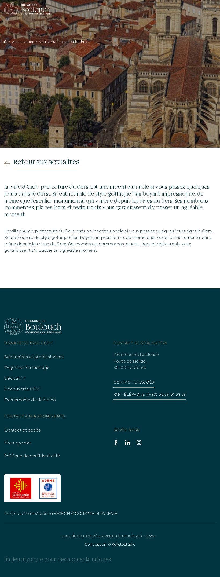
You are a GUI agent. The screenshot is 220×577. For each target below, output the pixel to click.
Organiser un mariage (27, 368)
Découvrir (14, 378)
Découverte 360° (22, 389)
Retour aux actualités (46, 162)
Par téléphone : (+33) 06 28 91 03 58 (149, 394)
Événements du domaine (30, 400)
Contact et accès (22, 430)
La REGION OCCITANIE (71, 514)
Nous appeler (17, 443)
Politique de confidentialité (32, 456)
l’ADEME (109, 514)
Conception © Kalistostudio (110, 544)
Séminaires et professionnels (34, 357)
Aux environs (23, 42)
